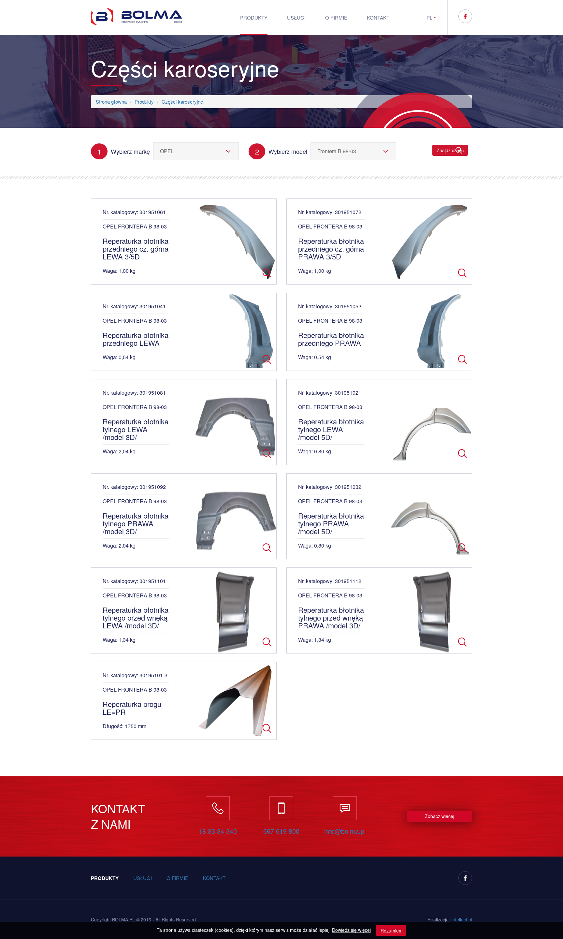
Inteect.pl (461, 919)
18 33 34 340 (218, 831)
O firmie (336, 17)
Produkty (253, 17)
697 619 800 (281, 831)
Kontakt (378, 17)
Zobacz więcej (439, 816)
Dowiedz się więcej (351, 930)
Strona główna (111, 101)
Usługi (296, 17)
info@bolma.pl (345, 831)
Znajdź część (450, 150)
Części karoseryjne (182, 101)
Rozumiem (391, 930)
